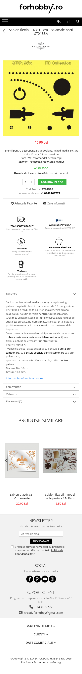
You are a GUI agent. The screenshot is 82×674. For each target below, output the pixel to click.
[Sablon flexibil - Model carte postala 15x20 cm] (60, 460)
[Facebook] (29, 579)
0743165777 (43, 607)
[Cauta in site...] (77, 21)
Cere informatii (55, 203)
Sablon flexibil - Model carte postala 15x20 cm (60, 496)
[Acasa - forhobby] (41, 9)
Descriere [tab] (11, 293)
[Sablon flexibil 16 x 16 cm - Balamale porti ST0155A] (41, 98)
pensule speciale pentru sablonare (44, 352)
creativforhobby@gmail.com (43, 613)
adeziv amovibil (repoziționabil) (45, 337)
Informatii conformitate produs (24, 378)
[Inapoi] (3, 31)
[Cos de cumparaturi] (68, 21)
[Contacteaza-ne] (58, 21)
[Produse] (5, 22)
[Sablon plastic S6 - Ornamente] (22, 460)
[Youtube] (44, 579)
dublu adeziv (13, 337)
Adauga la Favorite (25, 203)
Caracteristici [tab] (13, 387)
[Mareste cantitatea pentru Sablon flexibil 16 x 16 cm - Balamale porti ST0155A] (32, 182)
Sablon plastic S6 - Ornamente (22, 496)
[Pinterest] (37, 579)
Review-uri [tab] (14, 401)
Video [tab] (11, 394)
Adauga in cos (52, 182)
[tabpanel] (41, 98)
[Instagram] (52, 579)
